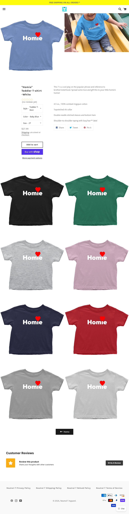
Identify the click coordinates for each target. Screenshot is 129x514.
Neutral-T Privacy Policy (18, 488)
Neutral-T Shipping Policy (49, 488)
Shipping (25, 132)
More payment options (32, 158)
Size (25, 123)
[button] (32, 101)
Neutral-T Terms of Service (109, 488)
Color (25, 116)
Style (25, 108)
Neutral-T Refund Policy (79, 488)
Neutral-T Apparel (68, 501)
